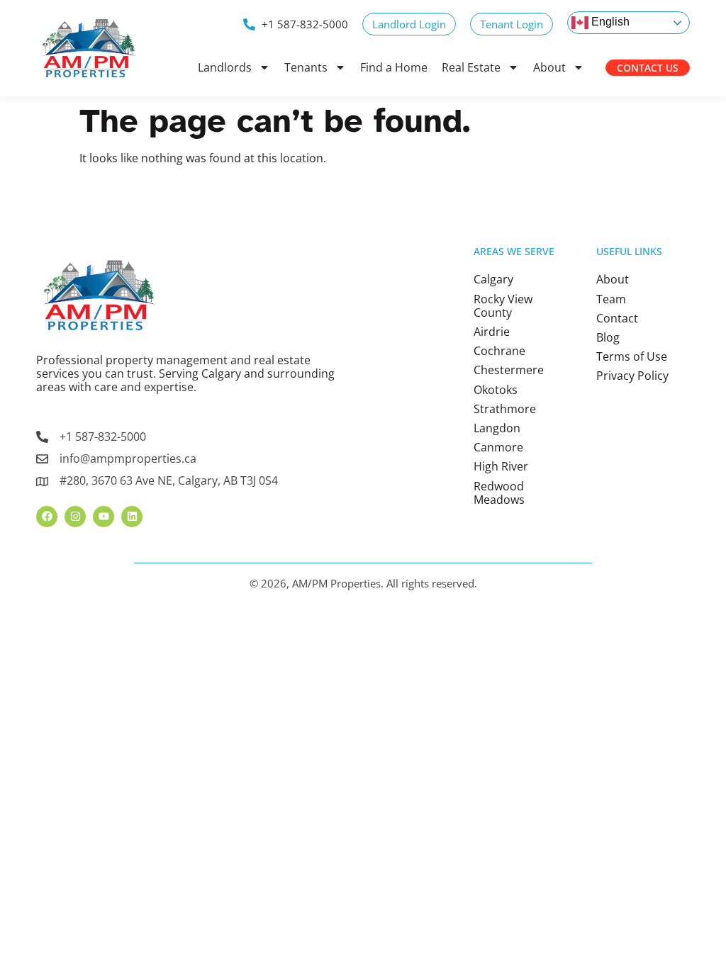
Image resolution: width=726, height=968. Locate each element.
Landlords (225, 67)
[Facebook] (46, 516)
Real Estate (471, 67)
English (609, 22)
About (549, 67)
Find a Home (394, 67)
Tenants (306, 67)
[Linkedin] (132, 516)
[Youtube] (103, 516)
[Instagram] (75, 516)
